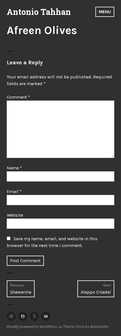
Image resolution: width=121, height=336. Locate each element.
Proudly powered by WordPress (32, 326)
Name (14, 168)
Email (14, 191)
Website (15, 215)
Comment (18, 97)
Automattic (99, 326)
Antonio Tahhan (39, 11)
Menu (105, 11)
